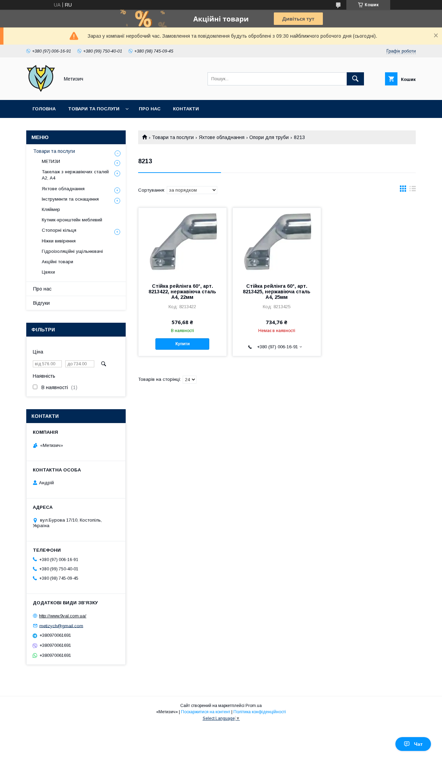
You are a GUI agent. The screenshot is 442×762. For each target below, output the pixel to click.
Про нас (150, 108)
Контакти (186, 108)
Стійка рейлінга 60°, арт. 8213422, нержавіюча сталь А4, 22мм (182, 291)
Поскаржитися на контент (205, 711)
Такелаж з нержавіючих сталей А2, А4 (75, 175)
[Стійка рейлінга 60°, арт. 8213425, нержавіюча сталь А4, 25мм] (277, 242)
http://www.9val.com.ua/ (62, 615)
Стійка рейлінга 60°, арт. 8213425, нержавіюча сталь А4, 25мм (276, 291)
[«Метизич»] (41, 91)
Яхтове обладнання (221, 137)
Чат (418, 744)
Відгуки (41, 303)
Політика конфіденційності (259, 711)
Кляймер (51, 209)
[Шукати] (355, 78)
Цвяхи (48, 272)
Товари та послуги (93, 108)
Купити (182, 343)
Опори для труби (269, 137)
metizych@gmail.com (61, 625)
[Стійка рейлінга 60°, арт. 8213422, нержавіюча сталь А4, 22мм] (182, 242)
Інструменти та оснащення (70, 199)
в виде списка (413, 190)
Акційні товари (57, 261)
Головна (44, 108)
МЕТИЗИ (51, 161)
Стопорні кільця (59, 230)
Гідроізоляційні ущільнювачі (72, 251)
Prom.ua (254, 705)
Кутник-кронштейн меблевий (72, 219)
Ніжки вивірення (59, 241)
